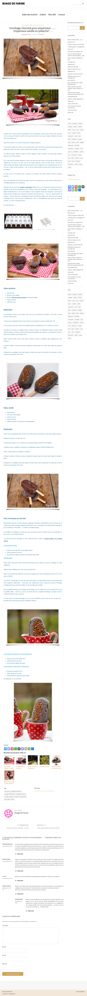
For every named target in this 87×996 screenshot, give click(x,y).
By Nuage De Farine (26, 34)
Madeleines (71, 71)
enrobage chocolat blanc (10, 794)
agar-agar (75, 123)
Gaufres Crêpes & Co (73, 69)
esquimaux (17, 796)
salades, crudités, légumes (75, 99)
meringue (77, 148)
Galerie (43, 15)
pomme (77, 158)
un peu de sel (71, 110)
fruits (69, 142)
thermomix (70, 164)
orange (79, 154)
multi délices (75, 151)
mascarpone (70, 148)
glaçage (82, 142)
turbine (12, 799)
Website (4, 963)
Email (4, 955)
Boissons (70, 42)
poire (73, 158)
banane (75, 126)
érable (69, 167)
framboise (74, 139)
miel (82, 148)
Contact (61, 15)
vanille (76, 164)
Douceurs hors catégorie (74, 51)
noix (69, 154)
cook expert (7, 791)
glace (78, 142)
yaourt (80, 164)
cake (77, 129)
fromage (80, 139)
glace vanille (7, 799)
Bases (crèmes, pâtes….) (74, 39)
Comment (5, 925)
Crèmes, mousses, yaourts (74, 44)
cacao (73, 129)
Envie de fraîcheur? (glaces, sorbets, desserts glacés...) (33, 25)
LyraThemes (82, 991)
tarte (73, 161)
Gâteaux (70, 64)
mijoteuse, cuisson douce (74, 74)
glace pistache (23, 796)
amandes (70, 126)
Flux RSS (52, 15)
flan (80, 136)
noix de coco (74, 154)
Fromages (70, 62)
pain (69, 158)
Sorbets (70, 101)
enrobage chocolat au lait (16, 791)
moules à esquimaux (26, 187)
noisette (81, 151)
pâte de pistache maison (19, 297)
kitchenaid (70, 145)
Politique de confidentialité (8, 993)
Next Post (48, 826)
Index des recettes (29, 15)
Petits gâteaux (71, 96)
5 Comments (41, 34)
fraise (69, 139)
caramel (81, 129)
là (38, 527)
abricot (69, 123)
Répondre (20, 854)
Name (4, 946)
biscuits (80, 126)
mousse (69, 151)
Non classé (70, 80)
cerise (69, 133)
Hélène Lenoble (6, 859)
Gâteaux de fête (72, 66)
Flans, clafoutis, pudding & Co (75, 58)
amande (80, 123)
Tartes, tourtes (71, 103)
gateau (73, 142)
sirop (81, 158)
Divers (69, 49)
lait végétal (76, 145)
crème (76, 136)
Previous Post (18, 826)
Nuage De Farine (13, 3)
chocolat (74, 133)
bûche (69, 129)
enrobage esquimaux (9, 796)
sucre (69, 161)
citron (78, 133)
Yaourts (70, 112)
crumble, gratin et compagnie (75, 47)
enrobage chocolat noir (21, 794)
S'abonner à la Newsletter (74, 179)
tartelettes (78, 161)
